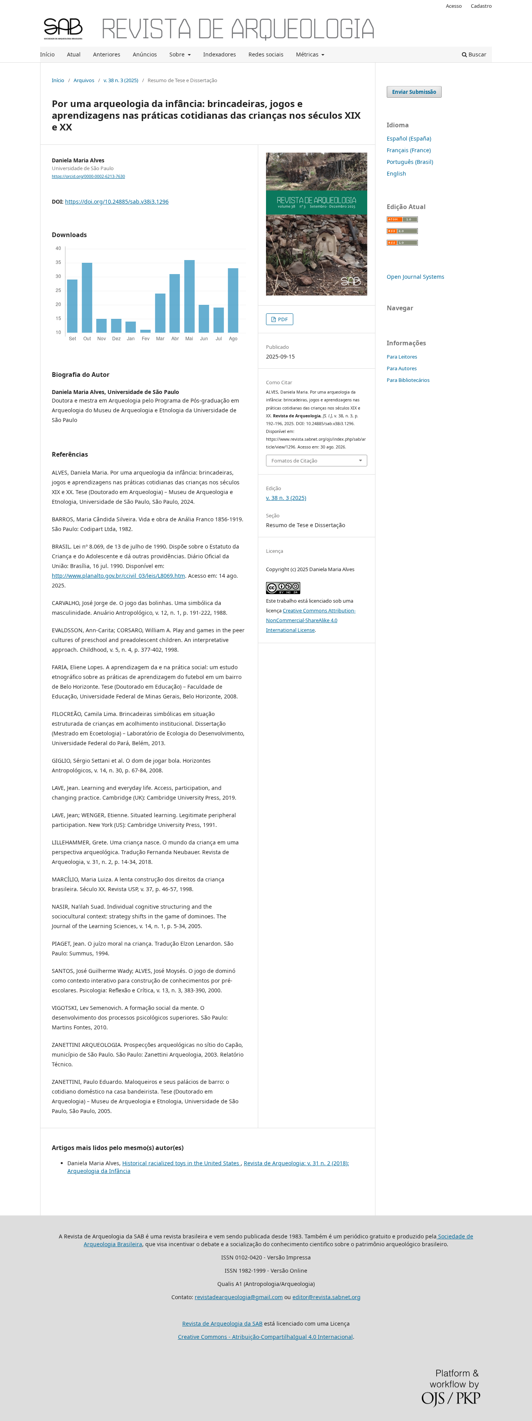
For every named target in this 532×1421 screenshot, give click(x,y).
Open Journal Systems (415, 276)
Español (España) (409, 138)
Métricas (308, 54)
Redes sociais (266, 54)
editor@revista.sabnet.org (326, 1297)
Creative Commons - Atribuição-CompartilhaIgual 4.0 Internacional (265, 1336)
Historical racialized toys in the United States (181, 1163)
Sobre (177, 54)
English (396, 173)
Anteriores (106, 54)
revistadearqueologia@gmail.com (239, 1297)
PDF (282, 319)
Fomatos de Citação (294, 460)
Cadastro (481, 5)
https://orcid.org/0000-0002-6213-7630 (88, 176)
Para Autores (402, 368)
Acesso (454, 5)
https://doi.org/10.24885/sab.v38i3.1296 (117, 201)
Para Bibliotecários (408, 379)
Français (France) (409, 150)
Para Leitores (402, 356)
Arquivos (84, 80)
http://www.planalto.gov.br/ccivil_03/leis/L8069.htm (118, 575)
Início (47, 54)
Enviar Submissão (414, 91)
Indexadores (219, 54)
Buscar (476, 54)
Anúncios (145, 54)
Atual (74, 54)
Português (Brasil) (410, 161)
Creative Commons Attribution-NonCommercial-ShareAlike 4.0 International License (311, 620)
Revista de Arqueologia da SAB (222, 1323)
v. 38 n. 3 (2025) (121, 80)
